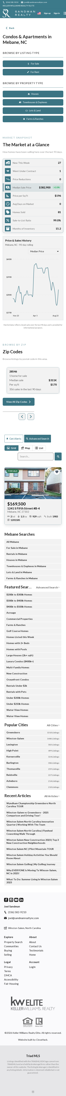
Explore (8, 936)
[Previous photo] (8, 483)
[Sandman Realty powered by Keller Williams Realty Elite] (33, 1003)
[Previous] (22, 416)
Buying (8, 950)
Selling (8, 954)
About (33, 936)
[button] (33, 187)
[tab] (11, 448)
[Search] (58, 456)
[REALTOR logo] (39, 1022)
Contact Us (35, 946)
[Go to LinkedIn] (21, 900)
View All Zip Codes (16, 401)
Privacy (8, 966)
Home (32, 954)
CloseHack (41, 1039)
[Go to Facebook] (6, 900)
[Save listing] (57, 472)
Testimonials (36, 950)
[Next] (30, 416)
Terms (7, 971)
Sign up (47, 13)
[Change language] (39, 13)
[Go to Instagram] (11, 900)
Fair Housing (11, 983)
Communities (11, 946)
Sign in (57, 13)
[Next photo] (57, 483)
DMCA (8, 975)
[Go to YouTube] (16, 900)
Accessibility (11, 979)
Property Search (13, 942)
